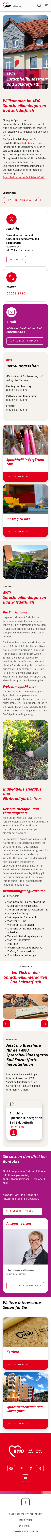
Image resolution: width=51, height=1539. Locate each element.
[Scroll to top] (25, 1502)
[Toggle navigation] (46, 5)
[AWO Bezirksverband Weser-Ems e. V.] (12, 5)
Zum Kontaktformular (24, 341)
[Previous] (6, 1023)
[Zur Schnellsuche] (38, 5)
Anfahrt (15, 259)
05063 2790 (15, 293)
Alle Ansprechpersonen (21, 1211)
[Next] (44, 1023)
